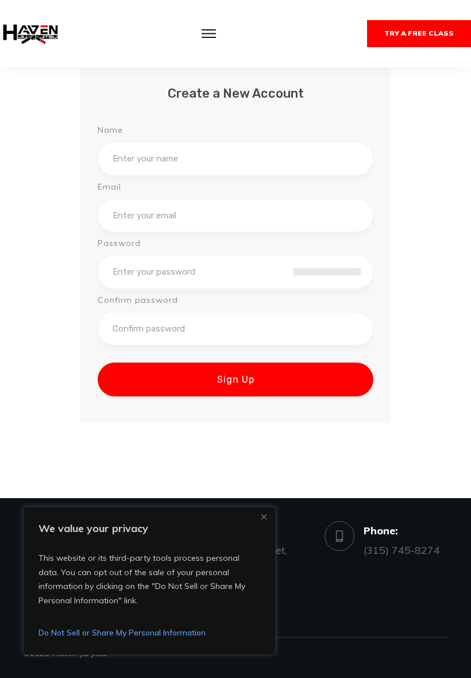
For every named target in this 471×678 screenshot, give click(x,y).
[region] (149, 581)
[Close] (264, 516)
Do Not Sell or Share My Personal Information (122, 632)
